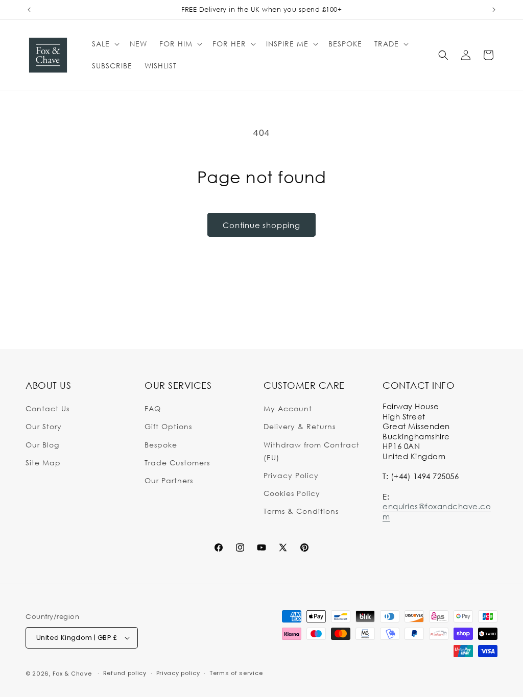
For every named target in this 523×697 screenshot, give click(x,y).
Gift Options (168, 426)
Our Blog (42, 444)
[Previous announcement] (29, 9)
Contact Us (47, 408)
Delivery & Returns (300, 426)
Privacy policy (178, 673)
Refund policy (125, 673)
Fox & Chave (72, 673)
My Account (288, 408)
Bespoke (161, 444)
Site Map (43, 462)
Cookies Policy (292, 493)
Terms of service (236, 673)
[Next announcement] (494, 9)
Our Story (44, 426)
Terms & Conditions (301, 511)
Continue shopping (261, 225)
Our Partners (169, 480)
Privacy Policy (291, 475)
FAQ (153, 408)
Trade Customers (177, 462)
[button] (105, 44)
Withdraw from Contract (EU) (312, 451)
